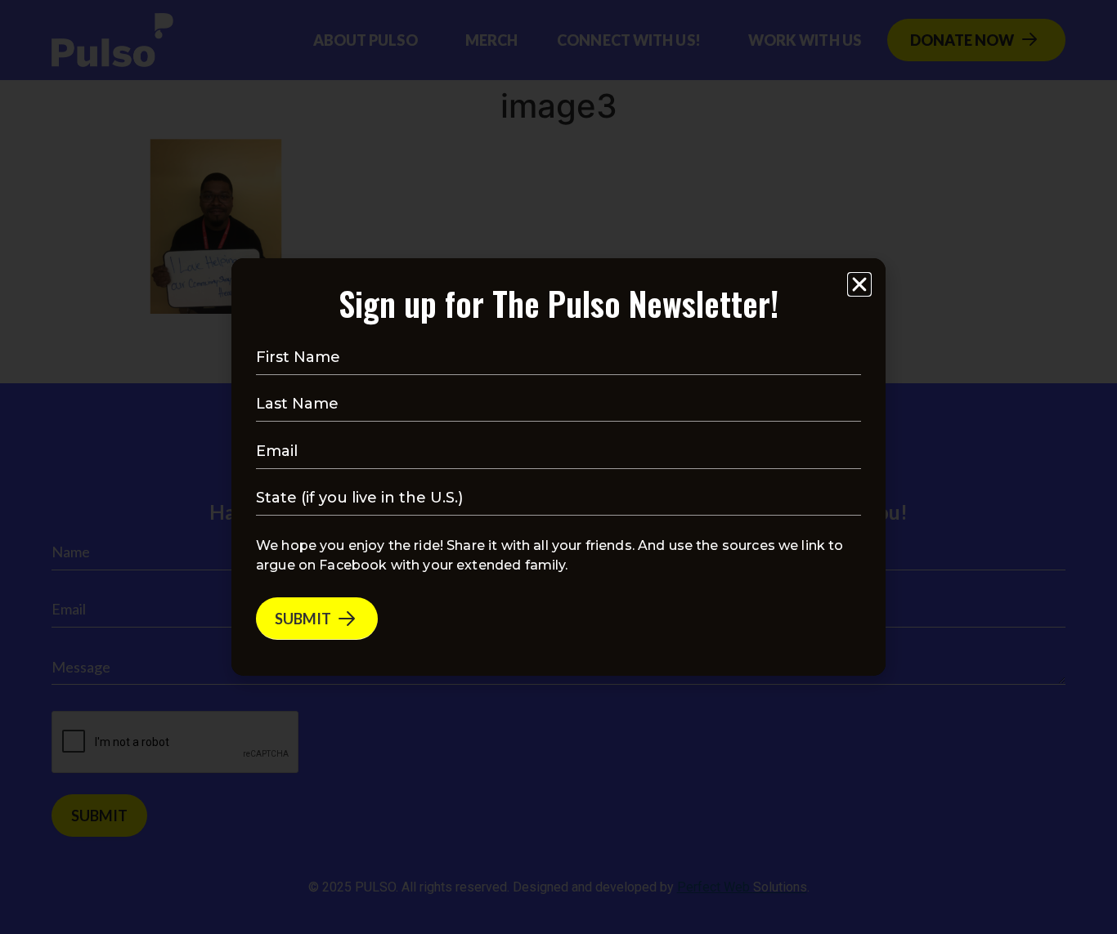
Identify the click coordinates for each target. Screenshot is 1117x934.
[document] (558, 467)
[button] (859, 284)
